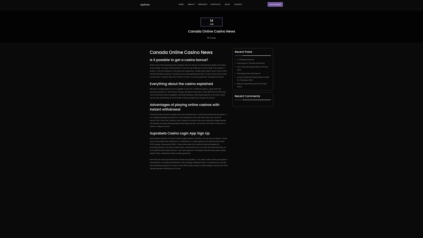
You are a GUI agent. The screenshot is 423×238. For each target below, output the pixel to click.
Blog (227, 4)
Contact (238, 4)
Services (202, 4)
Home (181, 4)
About (191, 4)
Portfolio (216, 4)
